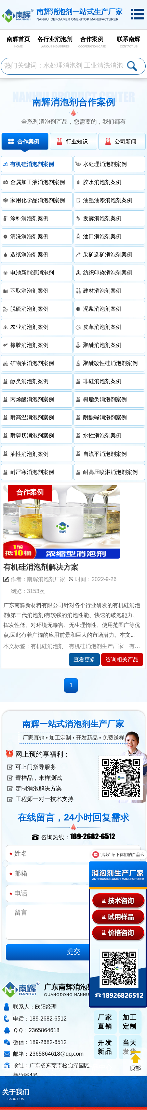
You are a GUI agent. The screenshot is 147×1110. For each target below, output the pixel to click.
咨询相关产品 (122, 659)
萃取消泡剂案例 (29, 290)
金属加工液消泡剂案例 (37, 182)
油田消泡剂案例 (102, 236)
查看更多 (84, 659)
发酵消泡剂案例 (102, 218)
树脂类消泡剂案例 (105, 399)
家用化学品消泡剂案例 (37, 200)
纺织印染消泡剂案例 (107, 272)
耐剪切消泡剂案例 (32, 435)
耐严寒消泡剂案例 (32, 472)
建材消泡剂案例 (102, 290)
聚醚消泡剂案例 (102, 345)
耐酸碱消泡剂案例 (105, 417)
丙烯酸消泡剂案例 (32, 399)
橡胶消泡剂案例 (29, 345)
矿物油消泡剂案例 (32, 363)
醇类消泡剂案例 (29, 381)
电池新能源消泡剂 (32, 272)
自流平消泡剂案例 (105, 454)
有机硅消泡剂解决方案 (41, 567)
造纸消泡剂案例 (29, 254)
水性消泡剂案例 (102, 435)
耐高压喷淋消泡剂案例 (110, 472)
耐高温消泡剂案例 (32, 417)
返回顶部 (135, 1061)
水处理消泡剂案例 (105, 164)
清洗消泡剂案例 (29, 236)
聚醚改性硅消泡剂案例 (110, 363)
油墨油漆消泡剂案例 (107, 200)
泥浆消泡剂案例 (102, 309)
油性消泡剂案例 (29, 454)
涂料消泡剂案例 (29, 218)
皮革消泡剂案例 (102, 327)
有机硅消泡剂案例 (32, 164)
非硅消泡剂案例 (102, 381)
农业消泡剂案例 (29, 327)
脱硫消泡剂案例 (29, 309)
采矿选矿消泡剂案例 (107, 254)
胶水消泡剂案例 (102, 182)
